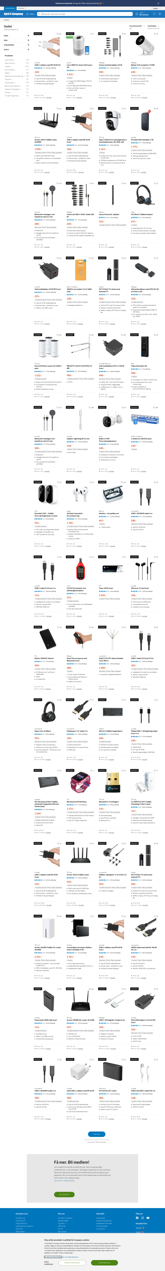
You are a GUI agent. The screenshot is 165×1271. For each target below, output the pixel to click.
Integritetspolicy (21, 1223)
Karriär (60, 1229)
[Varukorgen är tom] (159, 13)
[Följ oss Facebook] (137, 1218)
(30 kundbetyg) (49, 734)
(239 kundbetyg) (50, 1023)
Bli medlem (64, 1194)
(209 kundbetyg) (82, 1094)
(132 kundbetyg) (82, 294)
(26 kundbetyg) (146, 217)
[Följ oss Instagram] (142, 1218)
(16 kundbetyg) (114, 444)
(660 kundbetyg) (50, 145)
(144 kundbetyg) (115, 1094)
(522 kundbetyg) (82, 878)
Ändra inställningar (48, 1263)
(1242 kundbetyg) (147, 591)
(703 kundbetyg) (82, 1023)
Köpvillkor (19, 1229)
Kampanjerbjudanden (104, 1221)
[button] (17, 29)
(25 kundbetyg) (114, 734)
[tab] (10, 8)
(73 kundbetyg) (82, 220)
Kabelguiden (100, 1218)
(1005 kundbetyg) (147, 442)
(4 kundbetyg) (82, 70)
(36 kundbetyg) (49, 809)
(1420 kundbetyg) (50, 292)
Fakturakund (20, 1221)
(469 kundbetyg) (147, 807)
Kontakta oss (20, 1218)
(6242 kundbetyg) (50, 68)
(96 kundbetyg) (82, 371)
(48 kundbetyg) (146, 68)
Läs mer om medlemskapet (64, 1180)
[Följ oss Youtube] (148, 1218)
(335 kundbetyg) (115, 294)
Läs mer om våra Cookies (53, 1257)
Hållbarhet (62, 1226)
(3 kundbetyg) (114, 217)
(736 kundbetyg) (82, 442)
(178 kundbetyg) (115, 516)
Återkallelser (20, 1231)
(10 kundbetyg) (114, 591)
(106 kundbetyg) (82, 734)
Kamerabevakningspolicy (24, 1226)
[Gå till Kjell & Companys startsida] (14, 14)
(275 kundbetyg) (50, 953)
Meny (32, 14)
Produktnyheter (102, 1226)
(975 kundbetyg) (147, 736)
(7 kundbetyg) (146, 369)
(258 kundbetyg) (115, 371)
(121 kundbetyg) (147, 516)
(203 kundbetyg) (115, 68)
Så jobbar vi (62, 1223)
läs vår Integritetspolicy (70, 1257)
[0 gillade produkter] (154, 13)
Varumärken (100, 1229)
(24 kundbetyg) (82, 593)
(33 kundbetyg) (114, 1023)
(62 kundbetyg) (146, 294)
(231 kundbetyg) (82, 519)
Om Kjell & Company (65, 1218)
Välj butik (49, 97)
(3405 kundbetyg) (50, 591)
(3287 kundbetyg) (147, 1025)
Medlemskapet (63, 1221)
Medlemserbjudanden (104, 1223)
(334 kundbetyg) (115, 880)
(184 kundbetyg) (115, 664)
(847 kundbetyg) (147, 953)
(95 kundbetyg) (146, 143)
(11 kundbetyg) (82, 805)
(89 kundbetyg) (114, 805)
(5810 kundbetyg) (147, 1094)
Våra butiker (62, 1231)
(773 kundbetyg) (50, 371)
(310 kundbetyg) (50, 220)
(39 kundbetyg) (114, 145)
